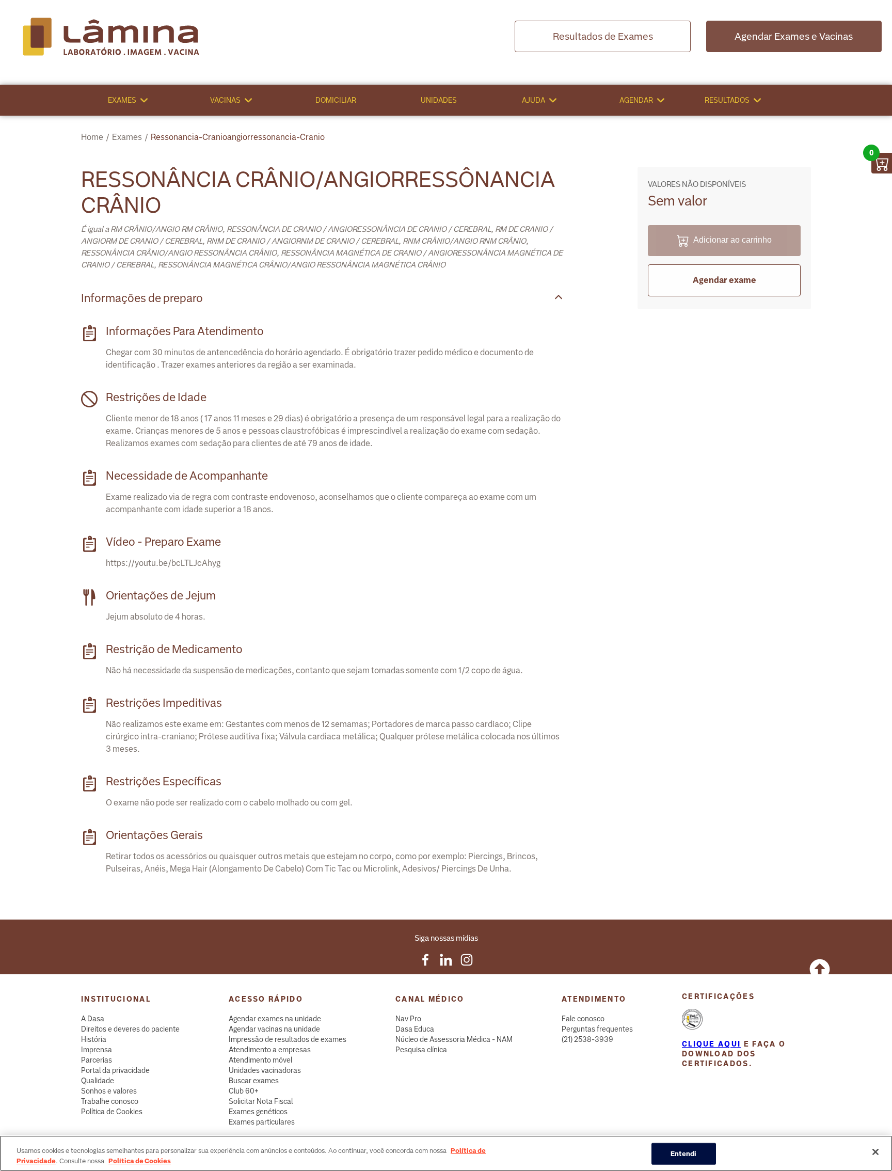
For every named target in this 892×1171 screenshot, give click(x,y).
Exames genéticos (258, 1111)
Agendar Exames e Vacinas (794, 36)
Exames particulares (262, 1122)
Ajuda (533, 100)
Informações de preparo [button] (142, 298)
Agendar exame (724, 280)
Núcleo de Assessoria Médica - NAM (454, 1039)
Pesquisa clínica (421, 1050)
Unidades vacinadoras (265, 1070)
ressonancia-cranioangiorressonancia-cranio (238, 137)
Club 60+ (244, 1091)
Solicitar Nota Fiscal (261, 1101)
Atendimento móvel (260, 1060)
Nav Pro (408, 1019)
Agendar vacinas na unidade (274, 1029)
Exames (122, 100)
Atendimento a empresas (270, 1050)
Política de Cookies (111, 1111)
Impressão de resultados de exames (287, 1039)
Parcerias (96, 1060)
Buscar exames (254, 1081)
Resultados (727, 100)
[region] (446, 1153)
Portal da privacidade (115, 1070)
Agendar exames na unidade (275, 1019)
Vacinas (225, 100)
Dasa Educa (414, 1029)
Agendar (636, 100)
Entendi (684, 1154)
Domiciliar (335, 100)
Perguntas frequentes (597, 1029)
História (93, 1039)
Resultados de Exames (603, 36)
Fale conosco (583, 1019)
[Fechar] (875, 1152)
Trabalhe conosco (109, 1101)
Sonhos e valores (109, 1091)
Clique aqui (711, 1044)
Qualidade (97, 1081)
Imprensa (96, 1050)
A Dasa (92, 1019)
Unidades (439, 100)
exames (127, 137)
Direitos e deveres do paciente (130, 1029)
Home (92, 137)
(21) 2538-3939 (587, 1039)
